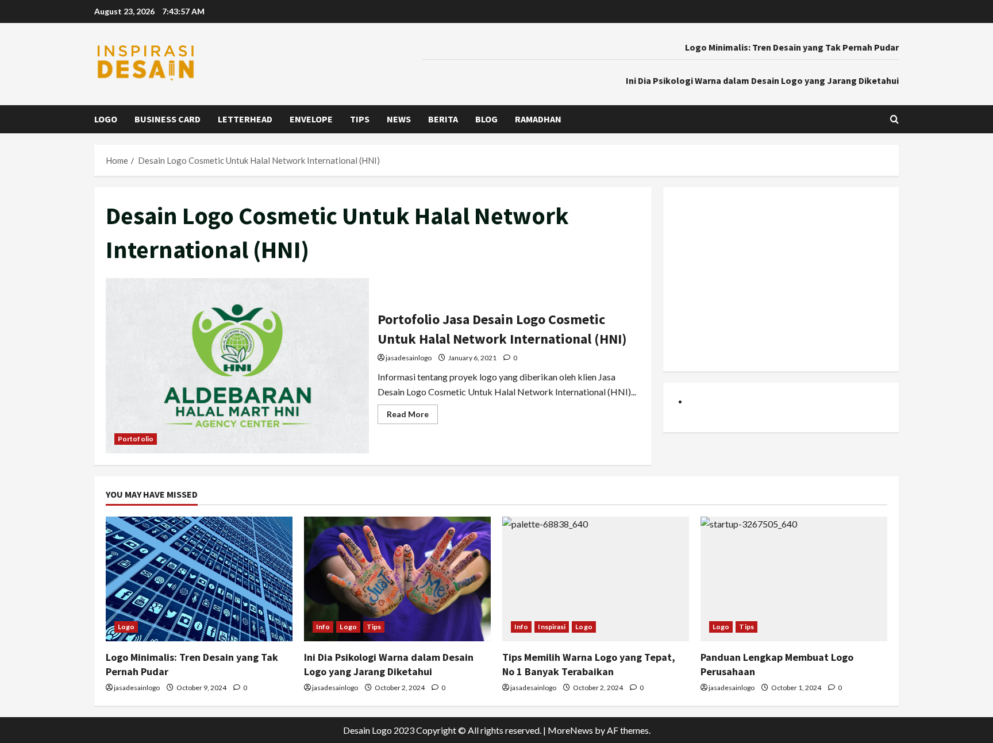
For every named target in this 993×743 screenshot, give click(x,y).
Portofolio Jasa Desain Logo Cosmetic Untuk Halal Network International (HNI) (237, 365)
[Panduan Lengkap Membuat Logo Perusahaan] (794, 579)
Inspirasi (551, 626)
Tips (360, 119)
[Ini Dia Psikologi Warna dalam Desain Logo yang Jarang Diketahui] (397, 579)
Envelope (311, 119)
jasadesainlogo (409, 357)
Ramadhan (538, 119)
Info (323, 626)
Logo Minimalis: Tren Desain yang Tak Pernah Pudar (792, 47)
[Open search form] (894, 119)
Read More (412, 416)
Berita (443, 119)
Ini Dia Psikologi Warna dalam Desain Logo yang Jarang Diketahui (762, 80)
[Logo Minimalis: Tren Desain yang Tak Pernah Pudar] (199, 579)
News (399, 119)
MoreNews (570, 730)
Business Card (167, 119)
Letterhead (245, 119)
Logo (105, 119)
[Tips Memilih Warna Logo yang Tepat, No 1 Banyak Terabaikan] (595, 579)
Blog (486, 119)
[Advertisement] (781, 279)
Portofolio (135, 438)
